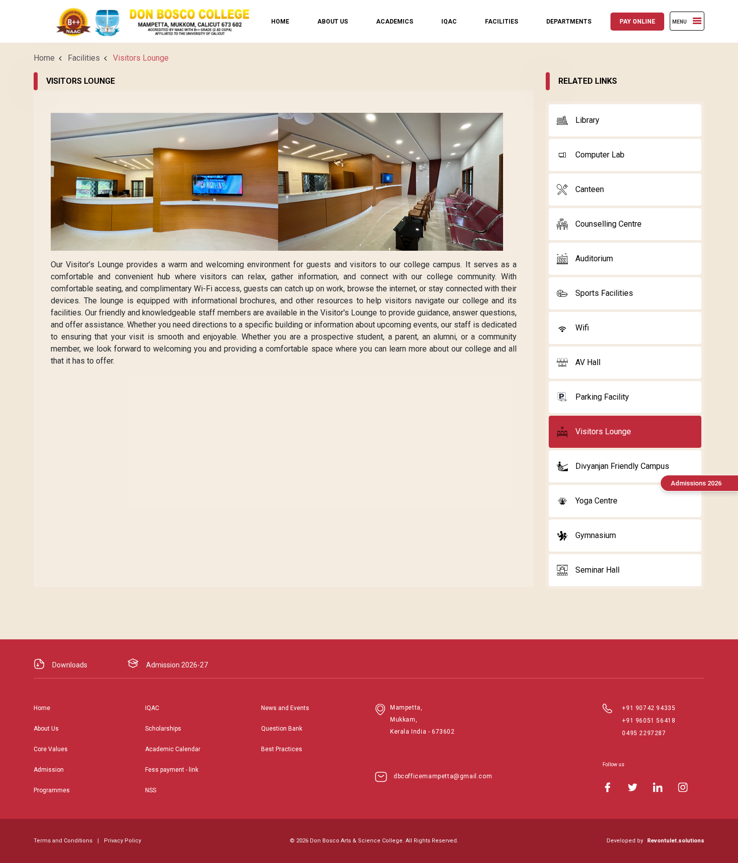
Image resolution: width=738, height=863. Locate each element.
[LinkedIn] (658, 787)
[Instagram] (683, 787)
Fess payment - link (171, 769)
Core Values (51, 749)
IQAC (449, 21)
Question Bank (281, 728)
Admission (49, 769)
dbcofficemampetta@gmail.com (443, 776)
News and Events (285, 708)
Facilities (501, 21)
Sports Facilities (604, 293)
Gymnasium (595, 535)
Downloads (69, 665)
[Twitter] (633, 787)
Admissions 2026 (696, 483)
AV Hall (587, 362)
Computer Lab (600, 154)
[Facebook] (607, 787)
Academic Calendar (172, 749)
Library (587, 120)
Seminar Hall (597, 570)
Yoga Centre (596, 500)
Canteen (589, 189)
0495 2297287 (644, 733)
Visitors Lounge (603, 431)
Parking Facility (602, 397)
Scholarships (163, 728)
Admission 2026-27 (177, 665)
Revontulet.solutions (675, 840)
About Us (332, 21)
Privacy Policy (122, 840)
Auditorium (594, 258)
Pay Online (637, 21)
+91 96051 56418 (648, 720)
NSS (150, 790)
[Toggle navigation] (697, 21)
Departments (568, 21)
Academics (394, 21)
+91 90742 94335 (648, 708)
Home (280, 21)
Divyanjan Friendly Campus (622, 466)
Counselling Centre (608, 224)
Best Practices (281, 749)
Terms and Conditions (63, 840)
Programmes (52, 790)
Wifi (582, 327)
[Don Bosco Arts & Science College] (144, 21)
